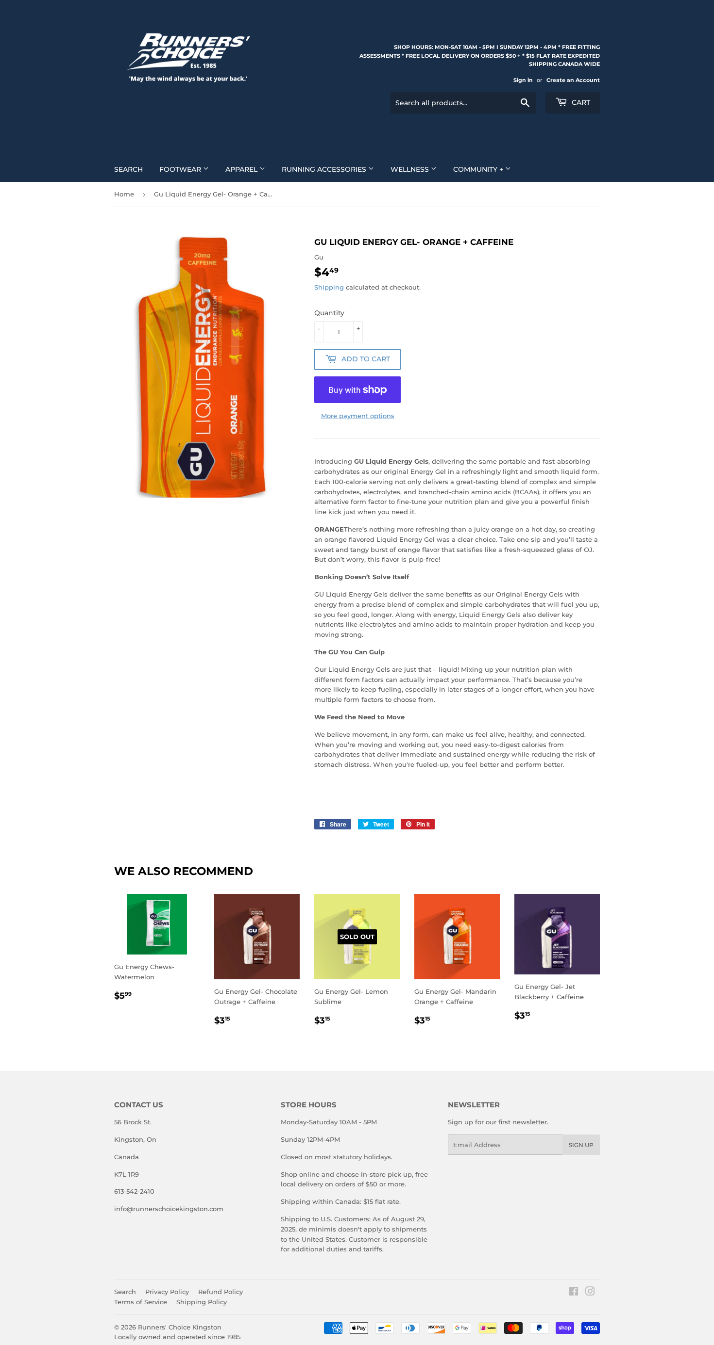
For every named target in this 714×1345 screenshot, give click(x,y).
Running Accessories (325, 169)
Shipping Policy (201, 1302)
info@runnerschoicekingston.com (168, 1209)
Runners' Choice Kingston (179, 1327)
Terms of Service (140, 1302)
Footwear (181, 169)
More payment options (357, 416)
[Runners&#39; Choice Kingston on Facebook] (573, 1292)
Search (128, 169)
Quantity (329, 312)
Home (124, 194)
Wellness (411, 169)
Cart (580, 102)
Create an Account (573, 80)
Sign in (523, 80)
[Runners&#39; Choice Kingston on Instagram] (590, 1292)
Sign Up (581, 1145)
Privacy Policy (167, 1292)
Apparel (242, 169)
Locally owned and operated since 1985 (177, 1337)
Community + (479, 169)
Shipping (329, 287)
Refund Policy (220, 1292)
